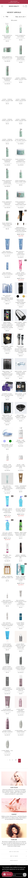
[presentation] (25, 224)
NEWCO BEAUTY (14, 860)
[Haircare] (14, 831)
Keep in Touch (14, 856)
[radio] (17, 224)
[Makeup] (14, 805)
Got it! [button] (14, 875)
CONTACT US (14, 864)
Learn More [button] (5, 871)
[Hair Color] (14, 778)
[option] (14, 2)
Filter (6, 16)
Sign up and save (14, 851)
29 (15, 760)
